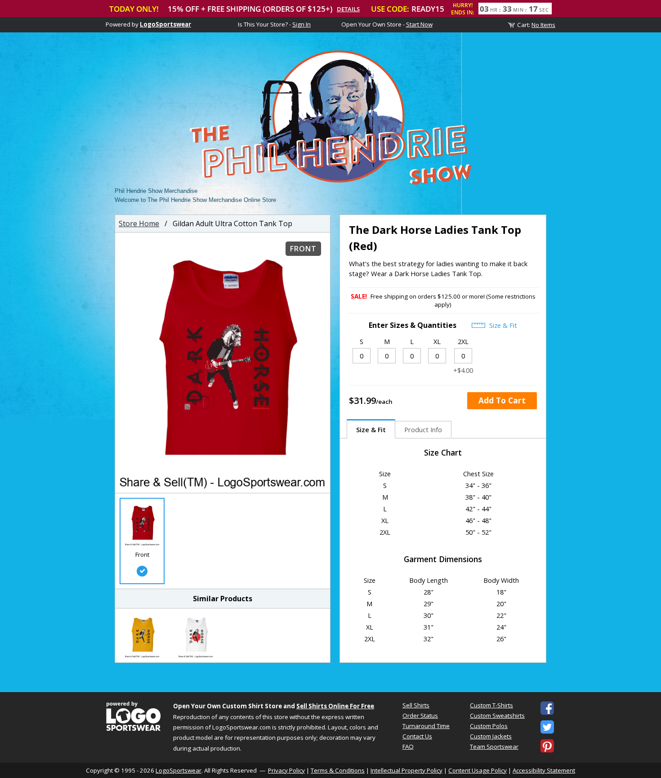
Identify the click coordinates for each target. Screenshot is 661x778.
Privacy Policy (286, 770)
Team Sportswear (494, 746)
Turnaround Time (426, 726)
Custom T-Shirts (491, 705)
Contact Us (417, 736)
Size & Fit (502, 325)
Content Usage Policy (477, 770)
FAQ (408, 746)
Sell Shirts (415, 705)
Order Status (420, 715)
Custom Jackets (491, 736)
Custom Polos (489, 726)
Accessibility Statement (544, 770)
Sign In (301, 24)
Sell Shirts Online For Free (335, 706)
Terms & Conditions (338, 770)
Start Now (419, 24)
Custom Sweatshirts (497, 715)
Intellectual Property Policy (406, 770)
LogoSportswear (165, 24)
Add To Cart (502, 400)
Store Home (139, 223)
